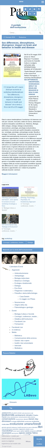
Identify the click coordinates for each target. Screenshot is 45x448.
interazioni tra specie (26, 427)
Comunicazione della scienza (26, 338)
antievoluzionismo (26, 413)
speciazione (15, 433)
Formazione (19, 324)
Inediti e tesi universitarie (24, 343)
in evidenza (16, 330)
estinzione (20, 421)
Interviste (18, 345)
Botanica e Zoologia (22, 281)
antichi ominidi (17, 413)
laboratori (35, 427)
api (32, 413)
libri (40, 426)
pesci (23, 431)
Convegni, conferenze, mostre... (13, 242)
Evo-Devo (18, 288)
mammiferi (15, 429)
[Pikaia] (23, 20)
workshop (8, 238)
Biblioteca (18, 335)
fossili (37, 423)
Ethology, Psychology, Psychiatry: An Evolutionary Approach (28, 200)
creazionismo (19, 419)
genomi (9, 427)
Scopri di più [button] (6, 446)
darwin (26, 419)
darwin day (33, 419)
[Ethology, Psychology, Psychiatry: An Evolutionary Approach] (29, 192)
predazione (33, 431)
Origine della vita (21, 305)
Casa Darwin (24, 296)
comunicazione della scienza (27, 417)
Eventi (14, 311)
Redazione (22, 37)
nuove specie (17, 431)
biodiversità (8, 415)
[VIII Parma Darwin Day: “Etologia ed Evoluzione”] (10, 219)
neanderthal (7, 431)
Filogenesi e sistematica (24, 291)
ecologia (13, 421)
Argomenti (15, 270)
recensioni (6, 433)
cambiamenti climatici (23, 415)
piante (27, 431)
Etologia (30, 242)
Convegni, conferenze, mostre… (26, 316)
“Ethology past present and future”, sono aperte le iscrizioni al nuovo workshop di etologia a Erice (10, 202)
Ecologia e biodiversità (23, 283)
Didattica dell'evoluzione (24, 319)
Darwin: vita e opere (22, 340)
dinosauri (6, 421)
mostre (31, 429)
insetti (19, 427)
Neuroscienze (20, 302)
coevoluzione (14, 417)
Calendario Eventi (16, 266)
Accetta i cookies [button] (39, 441)
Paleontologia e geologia (24, 307)
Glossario (13, 402)
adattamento (6, 413)
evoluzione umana (21, 423)
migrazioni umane (24, 429)
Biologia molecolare (22, 278)
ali (12, 413)
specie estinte (25, 433)
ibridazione (14, 427)
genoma (4, 427)
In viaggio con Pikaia (27, 299)
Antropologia (19, 276)
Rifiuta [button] (28, 441)
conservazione (8, 419)
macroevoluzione (7, 429)
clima (8, 417)
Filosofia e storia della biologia (26, 293)
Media (14, 332)
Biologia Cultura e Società (24, 314)
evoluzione (28, 421)
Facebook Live (20, 321)
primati (39, 431)
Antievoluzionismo (21, 273)
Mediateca (18, 348)
